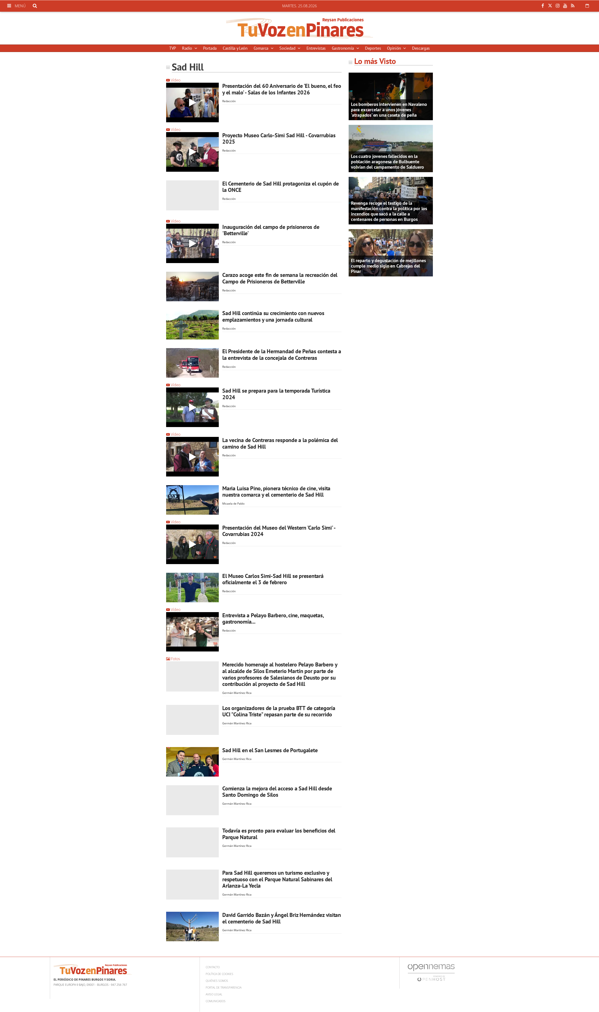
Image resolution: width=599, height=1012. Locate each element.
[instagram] (557, 5)
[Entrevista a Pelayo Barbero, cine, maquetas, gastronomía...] (192, 632)
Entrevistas (316, 48)
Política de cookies (219, 974)
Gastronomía (343, 48)
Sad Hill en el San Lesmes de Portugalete (270, 750)
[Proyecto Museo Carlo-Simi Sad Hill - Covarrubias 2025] (192, 152)
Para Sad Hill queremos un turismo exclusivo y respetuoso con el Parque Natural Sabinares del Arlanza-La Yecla (277, 879)
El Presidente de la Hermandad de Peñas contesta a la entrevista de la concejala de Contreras (281, 354)
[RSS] (572, 5)
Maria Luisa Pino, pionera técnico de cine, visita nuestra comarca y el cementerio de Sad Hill (276, 492)
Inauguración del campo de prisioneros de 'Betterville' (270, 230)
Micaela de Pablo (233, 504)
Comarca (262, 48)
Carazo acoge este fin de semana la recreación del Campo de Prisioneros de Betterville (279, 278)
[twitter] (550, 5)
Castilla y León (235, 48)
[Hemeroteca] (587, 5)
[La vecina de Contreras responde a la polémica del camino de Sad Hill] (192, 456)
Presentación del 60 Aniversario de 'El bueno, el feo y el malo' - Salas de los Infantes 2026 (281, 89)
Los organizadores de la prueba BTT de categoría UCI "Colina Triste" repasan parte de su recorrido (278, 711)
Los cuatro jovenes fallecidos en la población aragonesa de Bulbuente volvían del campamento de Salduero (387, 161)
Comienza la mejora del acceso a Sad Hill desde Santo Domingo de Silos (277, 792)
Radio (187, 48)
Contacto (213, 967)
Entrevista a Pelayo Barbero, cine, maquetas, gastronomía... (272, 618)
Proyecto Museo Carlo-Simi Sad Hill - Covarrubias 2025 (278, 138)
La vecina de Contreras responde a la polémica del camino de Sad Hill (280, 443)
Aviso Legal (214, 994)
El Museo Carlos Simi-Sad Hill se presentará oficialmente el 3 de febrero (273, 579)
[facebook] (542, 5)
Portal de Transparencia (223, 988)
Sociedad (287, 48)
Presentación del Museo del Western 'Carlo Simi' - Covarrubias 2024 (278, 531)
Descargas (421, 48)
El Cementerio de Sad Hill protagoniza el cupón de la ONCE (280, 187)
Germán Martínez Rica (237, 693)
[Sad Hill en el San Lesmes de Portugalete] (192, 762)
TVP (172, 48)
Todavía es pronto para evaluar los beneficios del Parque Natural (278, 834)
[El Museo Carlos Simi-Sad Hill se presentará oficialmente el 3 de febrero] (192, 587)
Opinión (394, 48)
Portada (209, 48)
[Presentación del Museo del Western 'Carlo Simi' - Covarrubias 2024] (192, 544)
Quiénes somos (217, 981)
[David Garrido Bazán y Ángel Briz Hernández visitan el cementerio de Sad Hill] (192, 926)
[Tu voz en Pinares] (299, 28)
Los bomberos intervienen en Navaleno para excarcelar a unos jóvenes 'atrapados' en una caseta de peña (389, 109)
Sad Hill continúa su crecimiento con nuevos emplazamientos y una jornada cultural (273, 316)
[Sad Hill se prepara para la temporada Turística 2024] (192, 407)
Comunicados (216, 1001)
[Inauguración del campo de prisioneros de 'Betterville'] (192, 243)
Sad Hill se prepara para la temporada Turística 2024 (276, 394)
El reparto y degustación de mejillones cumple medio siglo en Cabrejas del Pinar (388, 265)
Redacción (229, 101)
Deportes (373, 48)
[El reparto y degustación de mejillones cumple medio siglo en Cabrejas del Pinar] (391, 252)
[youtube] (565, 5)
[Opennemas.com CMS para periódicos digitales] (431, 973)
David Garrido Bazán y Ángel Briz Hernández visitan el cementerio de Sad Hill (281, 918)
